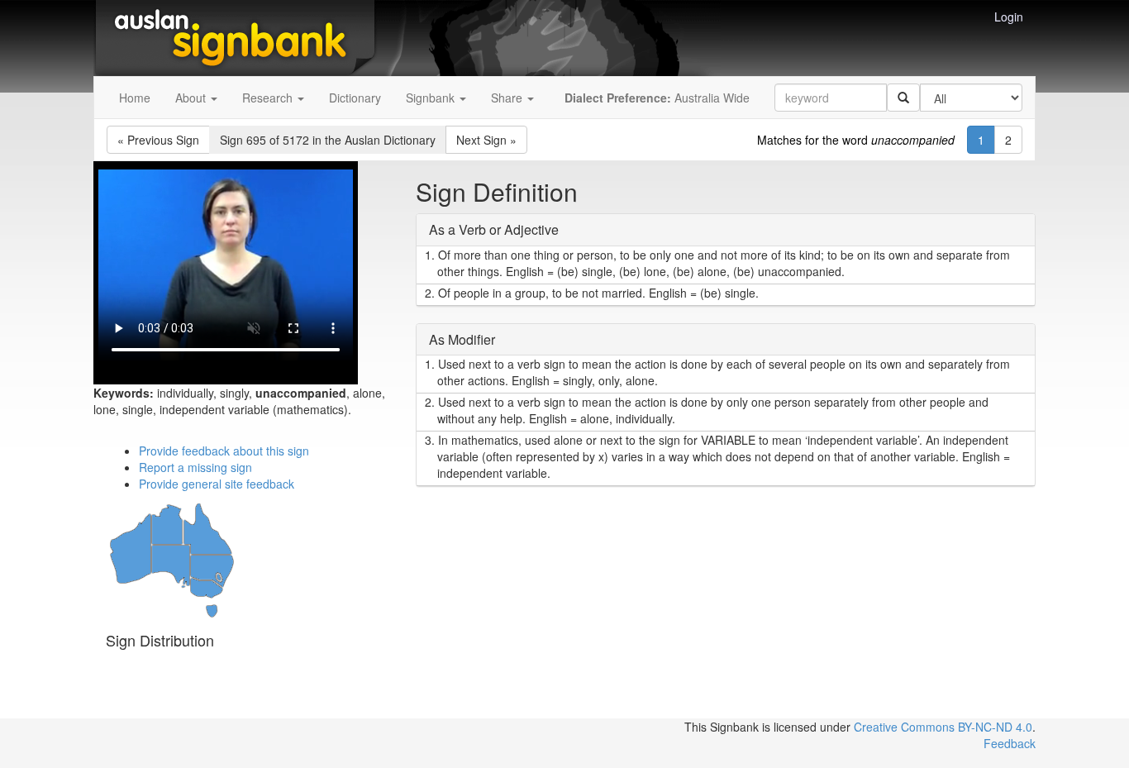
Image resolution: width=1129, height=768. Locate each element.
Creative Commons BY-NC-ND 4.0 (943, 726)
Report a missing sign (195, 467)
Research (269, 97)
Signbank (432, 97)
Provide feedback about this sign (224, 450)
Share (508, 97)
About (192, 97)
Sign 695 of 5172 (328, 139)
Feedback (1010, 743)
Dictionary (355, 97)
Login (1008, 16)
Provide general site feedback (216, 483)
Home (134, 97)
